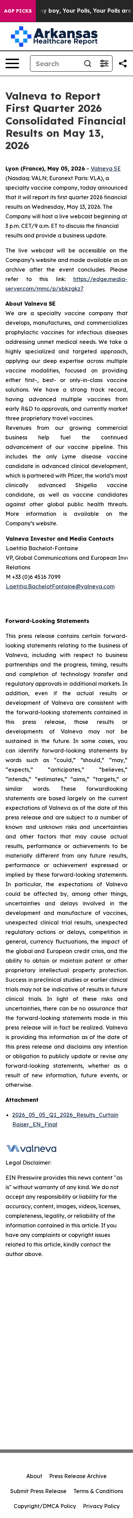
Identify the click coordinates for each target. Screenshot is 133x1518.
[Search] (87, 63)
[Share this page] (123, 63)
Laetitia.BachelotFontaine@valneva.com (60, 586)
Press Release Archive (78, 1476)
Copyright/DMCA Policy (45, 1506)
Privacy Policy (101, 1506)
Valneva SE (106, 168)
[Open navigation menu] (12, 63)
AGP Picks (18, 11)
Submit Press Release (38, 1491)
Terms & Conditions (98, 1491)
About (34, 1476)
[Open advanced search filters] (104, 63)
